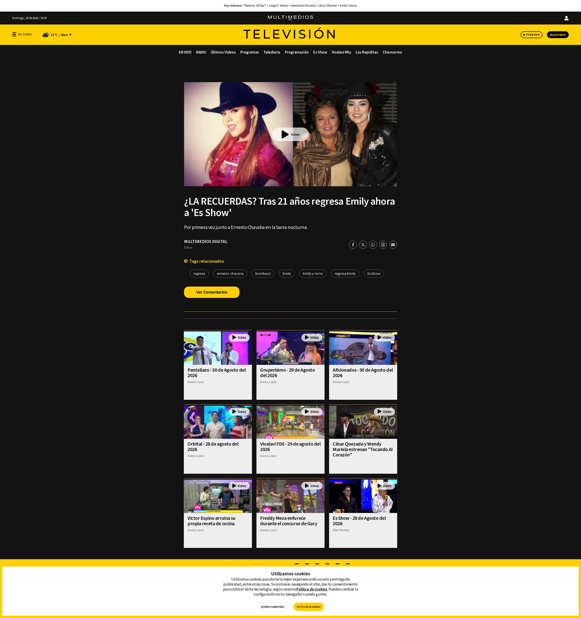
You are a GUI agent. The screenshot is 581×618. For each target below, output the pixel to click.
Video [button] (295, 134)
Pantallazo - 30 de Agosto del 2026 (216, 372)
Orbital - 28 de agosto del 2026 (213, 446)
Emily (287, 273)
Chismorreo (392, 52)
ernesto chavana (230, 273)
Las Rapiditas (367, 52)
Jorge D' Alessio (278, 5)
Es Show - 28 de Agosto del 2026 (359, 521)
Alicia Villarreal (328, 5)
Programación (297, 52)
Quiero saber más (272, 606)
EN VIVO (185, 52)
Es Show (320, 52)
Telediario (271, 52)
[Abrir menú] (14, 34)
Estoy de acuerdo (308, 606)
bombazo (263, 273)
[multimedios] (290, 18)
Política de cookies (311, 589)
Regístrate (558, 35)
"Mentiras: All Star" (255, 5)
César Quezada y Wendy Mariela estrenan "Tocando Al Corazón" (363, 449)
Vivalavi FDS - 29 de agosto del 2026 (290, 446)
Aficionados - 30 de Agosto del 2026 (363, 372)
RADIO (201, 52)
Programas (249, 52)
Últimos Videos (223, 52)
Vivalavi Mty (341, 52)
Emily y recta (313, 273)
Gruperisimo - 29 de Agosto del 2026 (287, 372)
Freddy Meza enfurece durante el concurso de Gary (288, 521)
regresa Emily (345, 273)
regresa (199, 273)
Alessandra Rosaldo (303, 5)
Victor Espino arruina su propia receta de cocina (211, 521)
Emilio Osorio (348, 5)
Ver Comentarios (211, 292)
